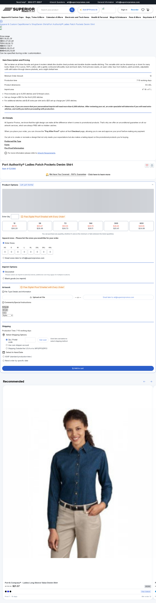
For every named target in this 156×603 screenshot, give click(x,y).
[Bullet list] (3, 310)
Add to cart (79, 368)
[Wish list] (142, 10)
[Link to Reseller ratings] (108, 10)
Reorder (135, 10)
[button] (78, 185)
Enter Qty (6, 217)
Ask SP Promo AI (90, 10)
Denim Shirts (42, 24)
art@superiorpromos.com (78, 2)
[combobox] (55, 10)
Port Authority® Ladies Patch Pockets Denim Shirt (71, 24)
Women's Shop (29, 24)
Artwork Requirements (46, 153)
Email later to (118, 297)
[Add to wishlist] (147, 165)
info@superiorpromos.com (128, 2)
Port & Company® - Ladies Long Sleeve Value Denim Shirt (31, 583)
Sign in (124, 10)
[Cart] (148, 10)
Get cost (43, 340)
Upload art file (39, 297)
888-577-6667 (35, 2)
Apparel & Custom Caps (11, 24)
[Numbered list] (6, 310)
